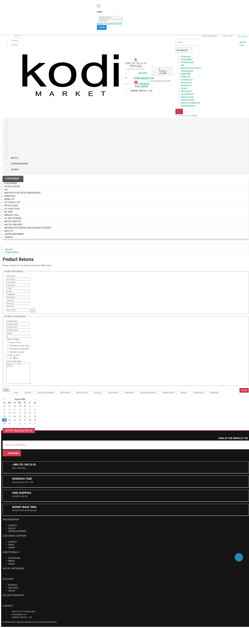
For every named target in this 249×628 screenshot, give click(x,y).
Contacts (15, 169)
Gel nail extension (187, 94)
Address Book (82, 392)
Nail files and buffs (187, 100)
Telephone (11, 294)
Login (242, 45)
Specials (11, 563)
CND (182, 65)
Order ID (10, 300)
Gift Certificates (14, 558)
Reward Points (168, 392)
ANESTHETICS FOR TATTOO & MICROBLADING (22, 193)
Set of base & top (187, 80)
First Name (11, 276)
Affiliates (11, 561)
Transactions (198, 392)
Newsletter (214, 392)
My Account (65, 392)
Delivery (14, 45)
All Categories (186, 56)
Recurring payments (147, 392)
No (17, 358)
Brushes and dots (187, 97)
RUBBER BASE (186, 74)
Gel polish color (186, 85)
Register (100, 23)
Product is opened (13, 355)
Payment (14, 40)
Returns (183, 392)
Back (6, 390)
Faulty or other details (14, 361)
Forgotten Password (113, 23)
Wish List (97, 392)
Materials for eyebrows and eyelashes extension (27, 228)
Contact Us (12, 541)
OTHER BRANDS (186, 59)
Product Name (12, 321)
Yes (10, 358)
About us (14, 158)
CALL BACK (142, 73)
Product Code (12, 327)
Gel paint (184, 88)
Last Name (11, 282)
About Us (11, 528)
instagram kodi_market (142, 85)
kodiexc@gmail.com (144, 77)
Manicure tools (186, 91)
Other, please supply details (19, 349)
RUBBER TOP (185, 77)
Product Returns (12, 252)
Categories (12, 178)
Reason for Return (13, 339)
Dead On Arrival (15, 342)
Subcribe (13, 453)
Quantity (9, 333)
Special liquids (186, 82)
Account (8, 249)
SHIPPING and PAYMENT (19, 164)
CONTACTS (12, 525)
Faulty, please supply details (19, 346)
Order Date (10, 306)
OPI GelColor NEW (187, 62)
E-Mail (9, 288)
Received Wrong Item (17, 352)
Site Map (11, 547)
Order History (112, 392)
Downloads (129, 392)
